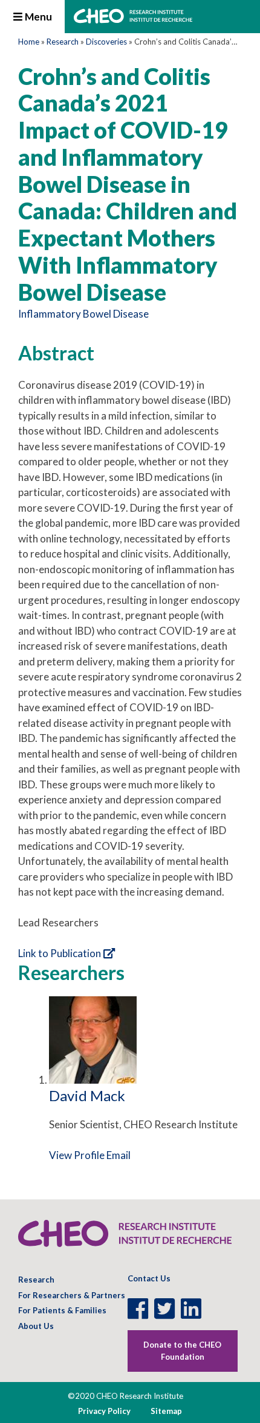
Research (63, 41)
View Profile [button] (77, 1155)
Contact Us (149, 1278)
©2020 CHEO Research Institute (125, 1396)
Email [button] (118, 1155)
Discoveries (106, 41)
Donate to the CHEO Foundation (182, 1351)
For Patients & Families (62, 1310)
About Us (36, 1326)
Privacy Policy (104, 1411)
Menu (37, 16)
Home (28, 41)
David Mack (87, 1095)
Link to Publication (59, 953)
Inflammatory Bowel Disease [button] (83, 313)
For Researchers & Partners (71, 1295)
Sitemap (166, 1411)
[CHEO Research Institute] (133, 19)
